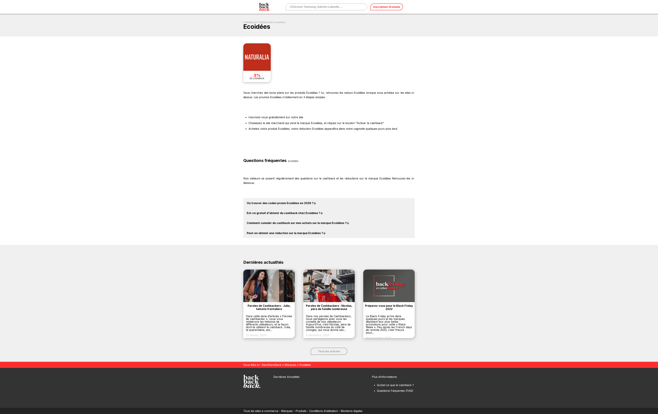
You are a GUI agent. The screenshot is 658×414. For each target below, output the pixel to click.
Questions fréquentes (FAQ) (395, 390)
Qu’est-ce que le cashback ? (395, 385)
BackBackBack (271, 365)
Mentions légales (351, 411)
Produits (301, 411)
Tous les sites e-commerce (260, 411)
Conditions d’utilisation (323, 411)
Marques (290, 365)
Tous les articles (329, 351)
